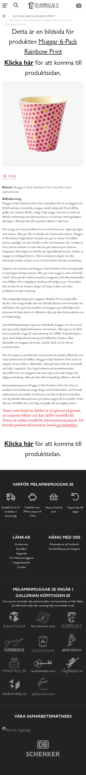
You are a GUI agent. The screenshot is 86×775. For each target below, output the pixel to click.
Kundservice (21, 544)
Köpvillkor (21, 548)
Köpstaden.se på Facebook (64, 544)
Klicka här (18, 62)
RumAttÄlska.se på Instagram (64, 548)
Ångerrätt (21, 553)
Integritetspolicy (21, 562)
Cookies (21, 567)
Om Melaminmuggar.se (21, 557)
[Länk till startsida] (4, 16)
